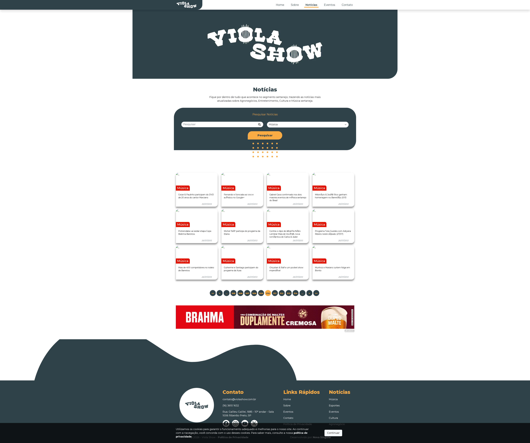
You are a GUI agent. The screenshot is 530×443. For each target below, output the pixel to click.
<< (213, 293)
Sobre (295, 4)
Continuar (333, 432)
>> (316, 293)
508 (254, 293)
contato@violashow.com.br (239, 399)
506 (241, 293)
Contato (347, 4)
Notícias (311, 4)
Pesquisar (265, 135)
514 (295, 293)
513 (288, 293)
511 (274, 293)
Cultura (333, 418)
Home (280, 4)
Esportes (334, 405)
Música (333, 399)
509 (261, 293)
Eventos (329, 4)
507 (247, 293)
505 (233, 293)
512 (281, 293)
